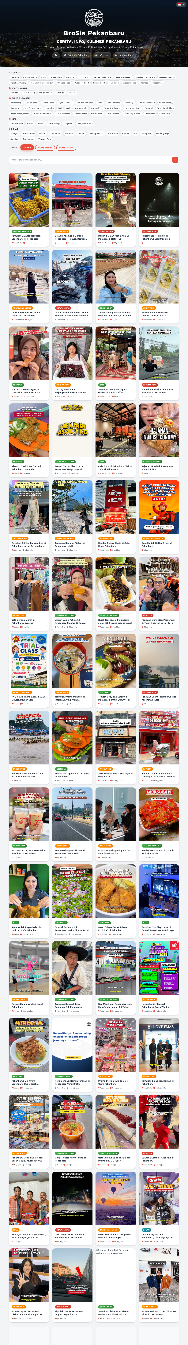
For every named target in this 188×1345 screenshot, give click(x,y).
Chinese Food (63, 83)
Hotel (100, 103)
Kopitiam (70, 77)
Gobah (42, 133)
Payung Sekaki (96, 133)
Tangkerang (28, 139)
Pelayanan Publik (85, 123)
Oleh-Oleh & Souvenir (76, 108)
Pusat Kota (113, 133)
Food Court (84, 77)
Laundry (50, 108)
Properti (149, 108)
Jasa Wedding (113, 103)
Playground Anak (133, 108)
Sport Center (80, 114)
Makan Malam (45, 93)
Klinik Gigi (129, 103)
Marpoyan (69, 133)
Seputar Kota (16, 123)
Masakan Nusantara (145, 77)
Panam (82, 133)
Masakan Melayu (167, 77)
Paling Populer (45, 148)
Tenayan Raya (44, 139)
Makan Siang (29, 93)
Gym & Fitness (65, 103)
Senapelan (147, 133)
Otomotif (95, 108)
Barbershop (15, 103)
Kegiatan (68, 123)
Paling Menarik (66, 148)
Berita (40, 123)
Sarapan (14, 93)
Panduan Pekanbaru (78, 55)
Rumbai (125, 133)
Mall (60, 108)
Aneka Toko (164, 114)
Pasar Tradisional (112, 108)
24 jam (72, 93)
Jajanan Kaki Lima (102, 77)
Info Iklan (103, 55)
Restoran (14, 77)
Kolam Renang (166, 103)
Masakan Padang (18, 83)
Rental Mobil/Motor (19, 114)
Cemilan (60, 93)
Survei (30, 123)
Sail (135, 133)
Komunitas (15, 108)
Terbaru (27, 147)
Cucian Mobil (32, 103)
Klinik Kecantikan (146, 103)
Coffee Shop (56, 77)
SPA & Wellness (63, 114)
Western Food (129, 83)
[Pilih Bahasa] (181, 4)
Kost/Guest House (33, 108)
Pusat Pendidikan (165, 108)
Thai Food (114, 83)
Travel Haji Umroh (132, 114)
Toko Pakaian (113, 114)
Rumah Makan (30, 77)
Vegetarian (158, 83)
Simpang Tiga (162, 133)
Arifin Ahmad (29, 133)
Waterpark (150, 114)
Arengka (14, 133)
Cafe (43, 77)
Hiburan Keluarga (85, 103)
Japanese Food (82, 83)
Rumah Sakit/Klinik (42, 114)
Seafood (144, 83)
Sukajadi (14, 139)
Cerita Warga (54, 123)
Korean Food (99, 83)
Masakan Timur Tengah (42, 83)
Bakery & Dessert (123, 77)
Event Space (48, 103)
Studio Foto (96, 114)
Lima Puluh (55, 133)
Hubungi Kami (125, 55)
